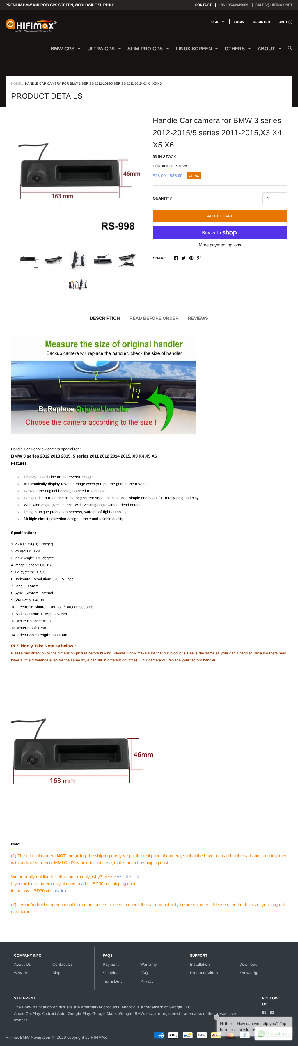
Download (248, 964)
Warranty (148, 964)
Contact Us (62, 964)
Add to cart (220, 216)
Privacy (147, 981)
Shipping (111, 973)
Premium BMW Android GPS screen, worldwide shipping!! (61, 5)
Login (239, 22)
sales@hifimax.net (273, 5)
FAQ (144, 973)
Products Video (204, 973)
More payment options (220, 244)
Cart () (285, 22)
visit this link (128, 876)
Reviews (198, 318)
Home (16, 83)
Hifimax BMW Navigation (28, 1037)
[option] (78, 177)
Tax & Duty (113, 981)
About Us (22, 964)
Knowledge (249, 973)
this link (59, 890)
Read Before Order (154, 318)
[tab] (105, 318)
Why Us (21, 973)
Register (261, 22)
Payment (111, 964)
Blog (56, 973)
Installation (200, 964)
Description (105, 318)
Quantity (162, 198)
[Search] (290, 51)
